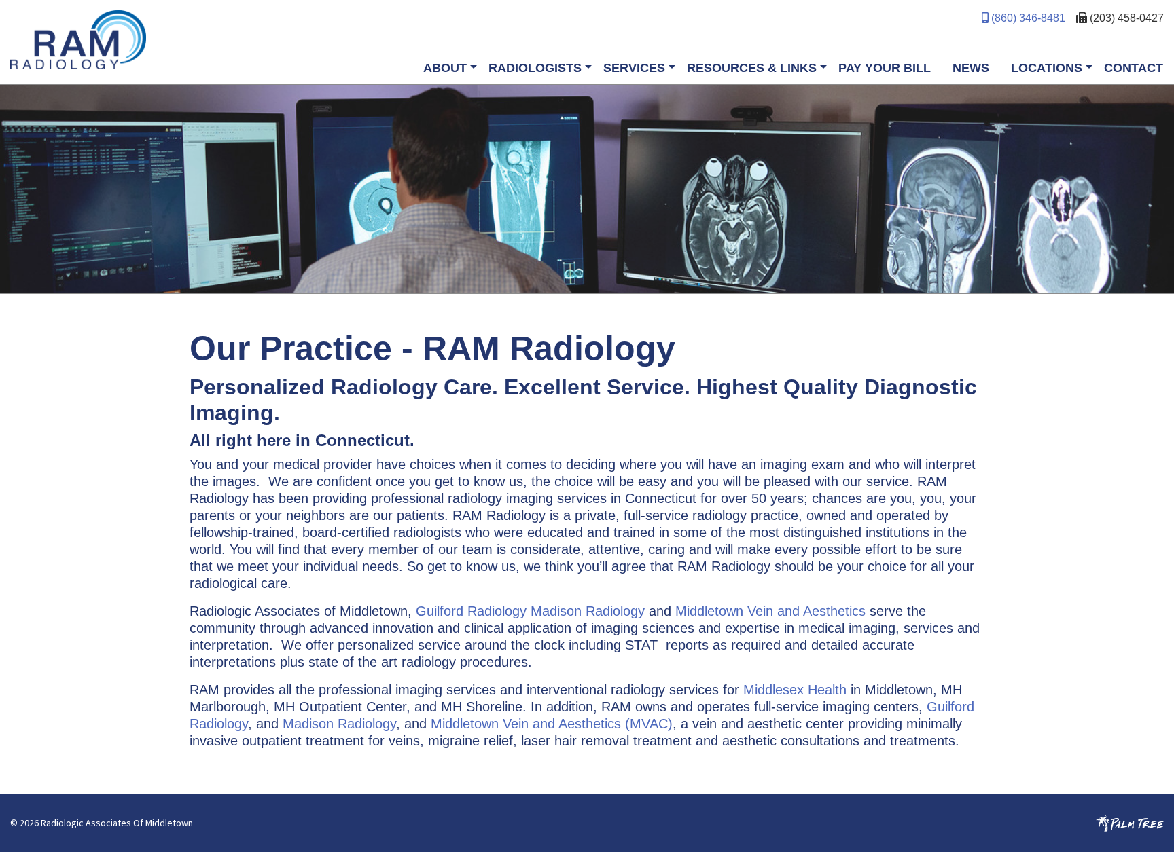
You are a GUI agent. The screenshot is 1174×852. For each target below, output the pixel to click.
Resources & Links (752, 68)
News (971, 68)
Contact (1133, 68)
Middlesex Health (795, 689)
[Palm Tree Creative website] (1130, 822)
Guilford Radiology (471, 611)
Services (634, 68)
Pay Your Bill (884, 68)
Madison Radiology (588, 611)
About (445, 68)
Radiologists (535, 68)
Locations (1046, 68)
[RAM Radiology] (298, 39)
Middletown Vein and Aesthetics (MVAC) (552, 723)
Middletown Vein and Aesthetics (772, 611)
